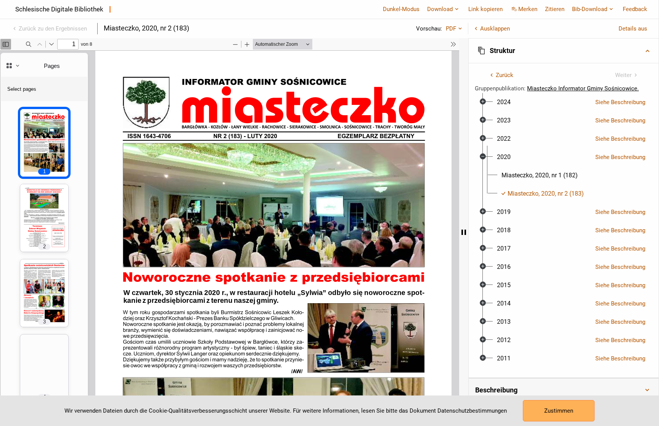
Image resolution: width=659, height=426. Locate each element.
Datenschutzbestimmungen (472, 410)
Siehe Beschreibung (620, 102)
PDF (451, 28)
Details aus (633, 28)
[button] (564, 51)
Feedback (635, 9)
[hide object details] (463, 232)
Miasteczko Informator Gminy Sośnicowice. (583, 88)
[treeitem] (564, 102)
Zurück (504, 75)
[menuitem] (504, 102)
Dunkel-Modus (401, 9)
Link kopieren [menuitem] (485, 9)
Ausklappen (495, 28)
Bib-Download (589, 9)
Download (440, 9)
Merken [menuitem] (527, 9)
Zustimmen (558, 410)
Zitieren (554, 9)
